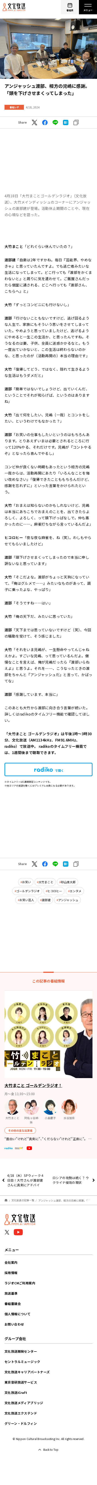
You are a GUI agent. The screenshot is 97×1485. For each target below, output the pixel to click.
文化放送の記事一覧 (23, 1200)
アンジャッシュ (68, 900)
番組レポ (14, 107)
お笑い (26, 882)
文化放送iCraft (16, 1392)
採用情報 (11, 1272)
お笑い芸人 (26, 900)
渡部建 (46, 900)
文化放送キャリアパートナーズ (27, 1372)
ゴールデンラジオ (28, 891)
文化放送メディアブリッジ (24, 1403)
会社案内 (11, 1262)
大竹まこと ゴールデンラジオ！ (33, 1085)
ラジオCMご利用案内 (20, 1283)
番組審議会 (13, 1303)
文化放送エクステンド (21, 1413)
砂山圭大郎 (68, 882)
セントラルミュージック (22, 1361)
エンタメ (75, 891)
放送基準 (11, 1293)
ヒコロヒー (54, 891)
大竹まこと (46, 882)
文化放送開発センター (21, 1351)
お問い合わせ (14, 1324)
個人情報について (17, 1314)
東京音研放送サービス (21, 1382)
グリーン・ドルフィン (21, 1423)
